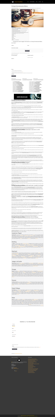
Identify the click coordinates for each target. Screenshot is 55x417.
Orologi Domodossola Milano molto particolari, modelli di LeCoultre (19, 31)
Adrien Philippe (27, 291)
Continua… (37, 238)
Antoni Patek (19, 290)
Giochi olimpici (33, 272)
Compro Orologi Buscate (31, 371)
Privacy (12, 69)
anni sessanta (30, 256)
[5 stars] (14, 326)
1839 (27, 290)
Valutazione (13, 325)
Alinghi (21, 238)
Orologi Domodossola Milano (15, 29)
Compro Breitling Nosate (31, 365)
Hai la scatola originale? (14, 55)
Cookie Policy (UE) (29, 415)
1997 (18, 283)
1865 (17, 254)
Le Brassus (21, 235)
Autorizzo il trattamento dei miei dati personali (16, 70)
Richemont (28, 283)
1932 (24, 272)
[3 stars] (13, 326)
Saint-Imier (24, 243)
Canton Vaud (30, 235)
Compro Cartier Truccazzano (31, 372)
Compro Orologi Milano (19, 1)
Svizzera (27, 243)
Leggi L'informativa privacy (24, 415)
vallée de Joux (26, 235)
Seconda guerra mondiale (22, 246)
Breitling (13, 34)
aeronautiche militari (17, 245)
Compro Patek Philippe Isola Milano (32, 370)
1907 (28, 254)
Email (28, 45)
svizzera (18, 299)
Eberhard (13, 35)
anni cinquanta (23, 256)
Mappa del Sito (32, 415)
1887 (12, 253)
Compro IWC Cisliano (30, 367)
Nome (12, 328)
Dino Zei (30, 282)
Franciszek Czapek (36, 290)
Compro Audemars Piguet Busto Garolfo (32, 369)
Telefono (12, 45)
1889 (23, 271)
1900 (12, 272)
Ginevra (30, 290)
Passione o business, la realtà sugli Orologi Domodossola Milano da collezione (20, 32)
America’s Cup (29, 238)
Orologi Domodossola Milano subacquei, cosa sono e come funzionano (19, 30)
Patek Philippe (13, 38)
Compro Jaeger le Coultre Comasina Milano (33, 368)
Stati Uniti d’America (35, 246)
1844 (14, 291)
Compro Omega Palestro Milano (31, 366)
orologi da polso (36, 299)
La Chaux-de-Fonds (16, 253)
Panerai (13, 37)
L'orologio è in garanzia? (30, 55)
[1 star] (12, 326)
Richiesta (12, 58)
